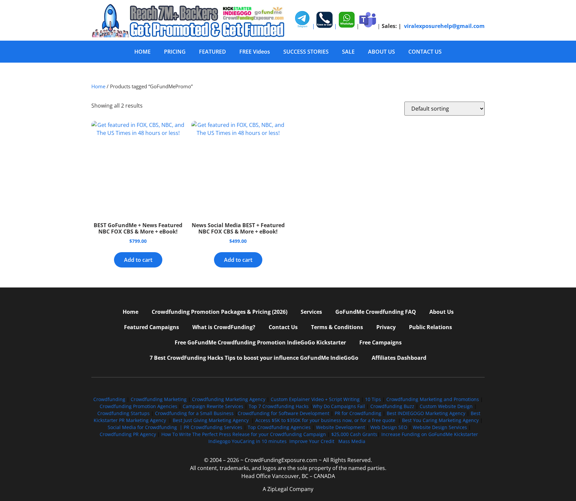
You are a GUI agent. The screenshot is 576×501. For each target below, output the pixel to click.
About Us (441, 311)
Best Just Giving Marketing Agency (211, 420)
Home (98, 86)
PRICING (175, 51)
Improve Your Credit (312, 441)
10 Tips (373, 399)
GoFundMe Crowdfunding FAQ (375, 311)
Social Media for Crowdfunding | (146, 427)
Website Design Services (440, 427)
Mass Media (351, 441)
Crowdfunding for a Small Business (194, 413)
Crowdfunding (109, 399)
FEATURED (212, 51)
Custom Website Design (446, 406)
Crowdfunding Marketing (159, 399)
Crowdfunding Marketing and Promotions (432, 399)
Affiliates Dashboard (399, 357)
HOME (142, 51)
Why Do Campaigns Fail (339, 406)
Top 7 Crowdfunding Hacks (279, 406)
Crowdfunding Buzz (392, 406)
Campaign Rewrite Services (213, 406)
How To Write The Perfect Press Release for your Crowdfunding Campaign (243, 434)
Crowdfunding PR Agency (128, 434)
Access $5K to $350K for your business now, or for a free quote (325, 420)
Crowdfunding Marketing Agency (228, 399)
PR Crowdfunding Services (213, 427)
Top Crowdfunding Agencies (279, 427)
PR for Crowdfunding (358, 413)
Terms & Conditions (337, 327)
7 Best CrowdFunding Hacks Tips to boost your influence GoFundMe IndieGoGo (254, 357)
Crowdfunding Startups (123, 413)
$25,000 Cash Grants (354, 434)
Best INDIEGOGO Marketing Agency (426, 413)
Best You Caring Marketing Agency (440, 420)
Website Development (340, 427)
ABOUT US (381, 51)
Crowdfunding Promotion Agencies (138, 406)
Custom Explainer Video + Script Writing (315, 399)
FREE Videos (254, 51)
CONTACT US (425, 51)
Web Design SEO (388, 427)
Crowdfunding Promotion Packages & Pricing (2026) (219, 311)
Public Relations (430, 327)
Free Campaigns (380, 342)
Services (311, 311)
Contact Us (283, 327)
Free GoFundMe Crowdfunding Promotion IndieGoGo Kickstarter (260, 342)
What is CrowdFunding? (223, 327)
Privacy (386, 327)
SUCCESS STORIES (306, 51)
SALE (348, 51)
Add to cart (138, 259)
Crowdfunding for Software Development (283, 413)
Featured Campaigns (151, 327)
